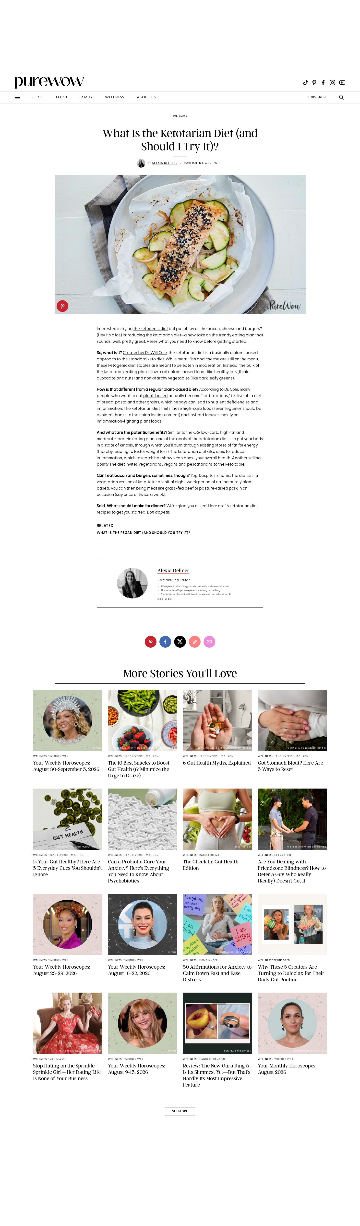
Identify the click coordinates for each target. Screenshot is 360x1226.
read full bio (164, 599)
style (38, 97)
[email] (9, 116)
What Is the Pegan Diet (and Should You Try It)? (143, 533)
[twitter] (180, 642)
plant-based (155, 396)
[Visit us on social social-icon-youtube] (342, 83)
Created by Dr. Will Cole (145, 353)
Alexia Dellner (165, 163)
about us (146, 97)
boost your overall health (207, 458)
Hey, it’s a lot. (109, 335)
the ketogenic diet (150, 329)
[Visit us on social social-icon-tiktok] (305, 82)
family (86, 97)
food (61, 97)
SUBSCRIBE (317, 97)
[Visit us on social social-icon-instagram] (332, 83)
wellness (115, 97)
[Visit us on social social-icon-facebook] (323, 82)
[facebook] (165, 642)
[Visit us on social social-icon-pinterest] (314, 82)
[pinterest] (62, 306)
